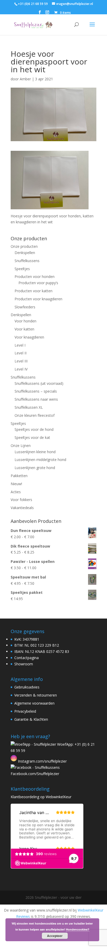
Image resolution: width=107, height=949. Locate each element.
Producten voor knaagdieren (38, 298)
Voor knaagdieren (29, 337)
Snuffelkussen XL (29, 407)
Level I (20, 345)
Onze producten (24, 246)
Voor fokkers (21, 499)
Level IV (21, 369)
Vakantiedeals (22, 507)
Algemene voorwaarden (34, 703)
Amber (25, 78)
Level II (20, 352)
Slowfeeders (25, 306)
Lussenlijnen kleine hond (35, 451)
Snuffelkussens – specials (36, 391)
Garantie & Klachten (31, 719)
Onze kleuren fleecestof (35, 415)
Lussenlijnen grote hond (35, 467)
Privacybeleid (25, 711)
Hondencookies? (77, 929)
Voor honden (25, 320)
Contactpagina (26, 657)
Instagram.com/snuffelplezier (42, 761)
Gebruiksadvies (26, 687)
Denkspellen (25, 252)
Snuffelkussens (27, 260)
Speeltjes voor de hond (34, 429)
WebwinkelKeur (58, 796)
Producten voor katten (33, 290)
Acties (16, 491)
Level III (21, 361)
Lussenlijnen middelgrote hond (40, 459)
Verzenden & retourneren (35, 695)
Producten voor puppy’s (38, 282)
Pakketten (19, 475)
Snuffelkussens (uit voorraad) (39, 383)
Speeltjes (22, 268)
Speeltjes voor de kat (32, 437)
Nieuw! (16, 483)
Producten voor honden (35, 276)
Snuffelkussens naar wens (36, 399)
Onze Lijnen (21, 445)
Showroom (23, 663)
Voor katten (24, 329)
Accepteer (55, 935)
